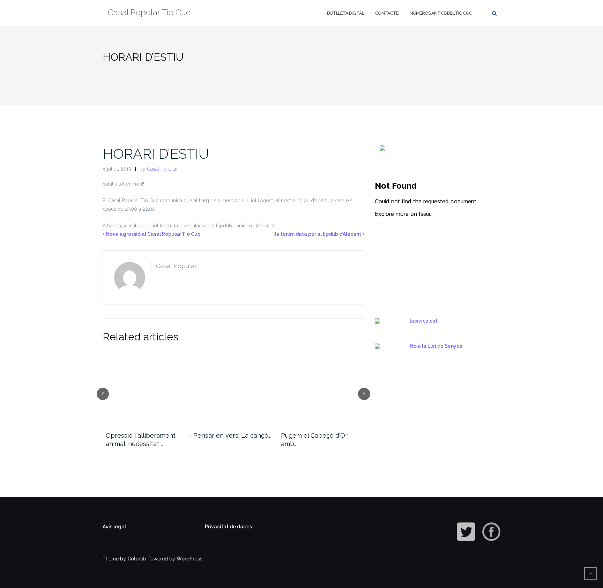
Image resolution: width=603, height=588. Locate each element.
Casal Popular (162, 169)
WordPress (189, 558)
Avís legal (114, 526)
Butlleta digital (345, 13)
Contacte (387, 13)
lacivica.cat (424, 321)
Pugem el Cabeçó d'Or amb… (314, 439)
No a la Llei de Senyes (436, 346)
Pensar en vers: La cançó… (232, 435)
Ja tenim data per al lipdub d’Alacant (317, 234)
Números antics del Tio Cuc (441, 13)
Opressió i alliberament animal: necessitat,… (141, 439)
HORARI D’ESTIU (156, 153)
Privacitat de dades (228, 526)
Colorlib (136, 558)
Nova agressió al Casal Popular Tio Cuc (153, 234)
